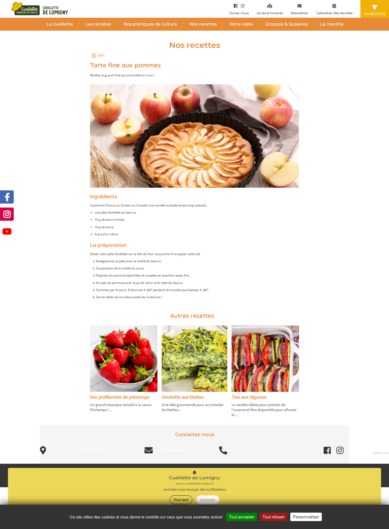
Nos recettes (203, 24)
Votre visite (241, 24)
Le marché (331, 24)
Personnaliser (306, 517)
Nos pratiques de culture (150, 24)
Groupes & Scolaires (286, 24)
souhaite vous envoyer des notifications (194, 489)
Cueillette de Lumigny (194, 478)
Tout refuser (274, 517)
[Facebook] (235, 6)
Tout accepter (241, 517)
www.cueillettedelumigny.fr (194, 483)
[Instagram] (241, 6)
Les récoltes (98, 24)
